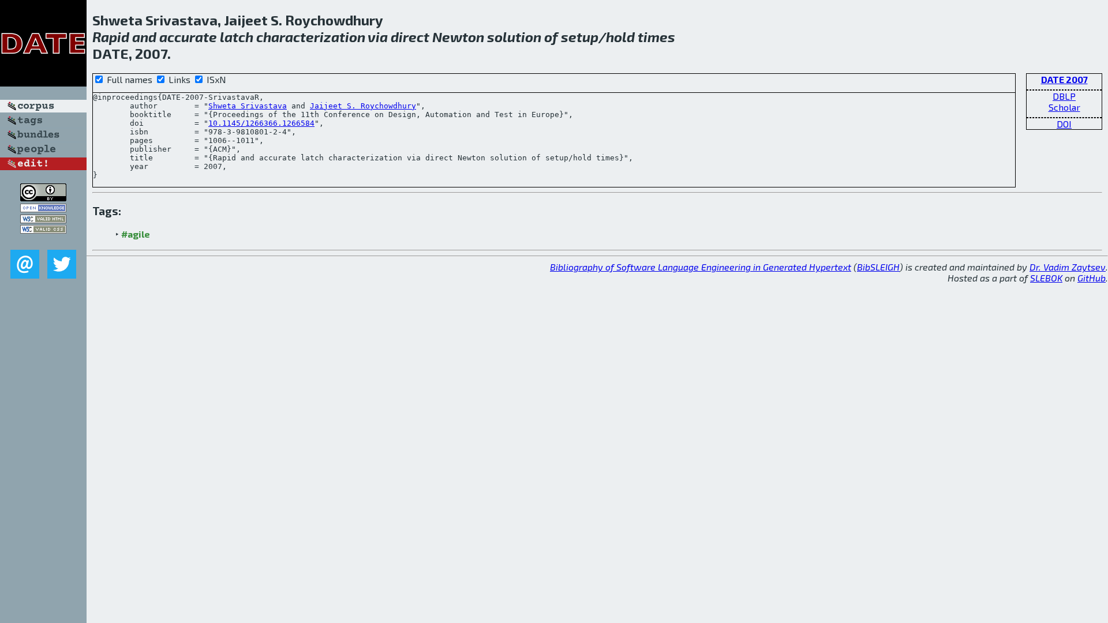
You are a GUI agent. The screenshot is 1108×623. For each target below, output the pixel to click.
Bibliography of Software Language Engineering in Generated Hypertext (700, 266)
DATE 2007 (1064, 79)
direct (410, 36)
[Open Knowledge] (43, 208)
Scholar (1064, 107)
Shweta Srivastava (247, 106)
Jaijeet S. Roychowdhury (363, 106)
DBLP (1064, 96)
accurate (188, 36)
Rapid (110, 36)
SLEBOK (1046, 277)
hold (620, 36)
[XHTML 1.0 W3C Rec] (43, 219)
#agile (135, 233)
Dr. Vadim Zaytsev (1068, 266)
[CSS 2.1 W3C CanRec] (43, 241)
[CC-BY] (43, 197)
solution (514, 36)
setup (579, 36)
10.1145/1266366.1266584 (261, 123)
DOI (1064, 123)
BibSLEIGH (878, 266)
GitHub (1091, 277)
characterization (310, 36)
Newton (458, 36)
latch (236, 36)
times (656, 36)
